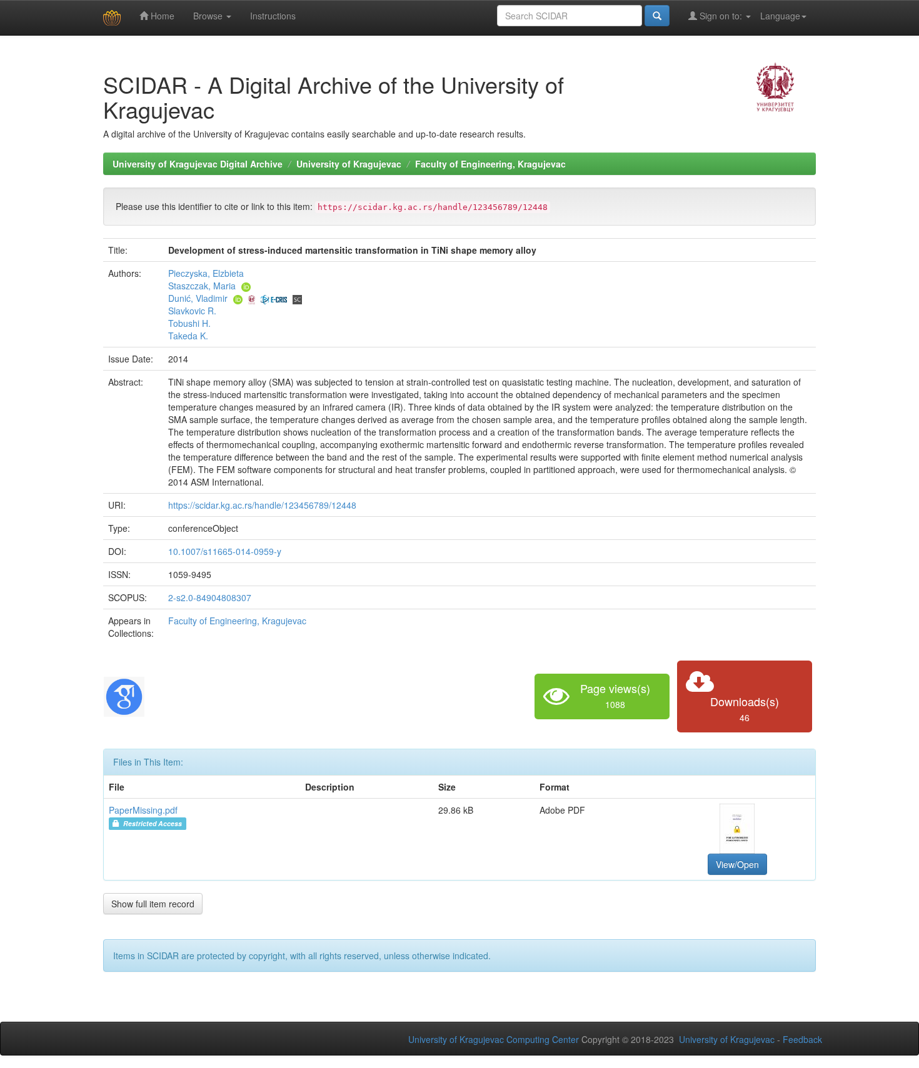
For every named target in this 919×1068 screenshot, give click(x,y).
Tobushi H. (189, 323)
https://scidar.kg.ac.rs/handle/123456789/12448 (262, 505)
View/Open (737, 864)
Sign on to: (721, 15)
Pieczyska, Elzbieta (206, 273)
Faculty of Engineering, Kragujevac (490, 163)
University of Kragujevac (348, 163)
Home (161, 15)
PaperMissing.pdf (143, 810)
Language (780, 15)
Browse (209, 15)
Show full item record (152, 903)
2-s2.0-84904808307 (209, 597)
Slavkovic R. (192, 310)
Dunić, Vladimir (198, 298)
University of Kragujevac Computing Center (493, 1039)
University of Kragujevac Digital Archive (198, 163)
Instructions (273, 15)
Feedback (802, 1039)
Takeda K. (188, 335)
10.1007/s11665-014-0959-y (224, 551)
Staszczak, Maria (202, 285)
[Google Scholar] (124, 695)
